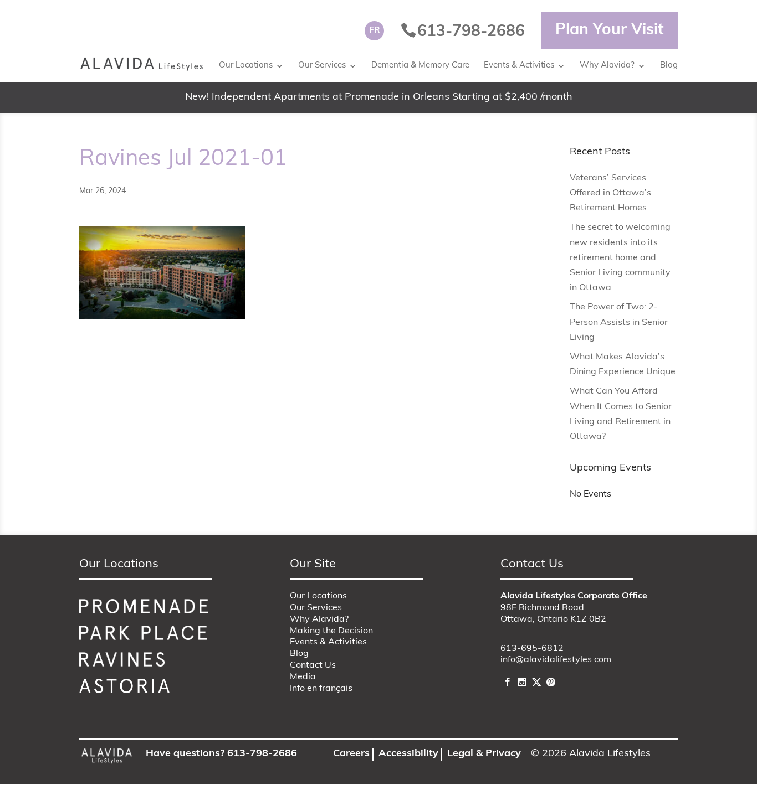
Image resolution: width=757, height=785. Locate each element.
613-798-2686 (262, 754)
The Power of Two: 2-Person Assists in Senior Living (619, 322)
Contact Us (313, 665)
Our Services (322, 65)
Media (303, 677)
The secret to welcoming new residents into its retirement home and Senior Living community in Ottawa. (620, 257)
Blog (669, 65)
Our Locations (246, 65)
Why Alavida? (607, 65)
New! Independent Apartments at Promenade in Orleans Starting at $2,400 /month (378, 97)
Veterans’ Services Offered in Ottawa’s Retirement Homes (610, 193)
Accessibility (408, 754)
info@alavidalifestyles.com (555, 659)
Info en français (321, 688)
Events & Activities (519, 65)
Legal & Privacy (484, 754)
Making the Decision (331, 631)
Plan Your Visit (609, 30)
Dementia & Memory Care (420, 65)
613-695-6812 (532, 648)
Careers (351, 754)
